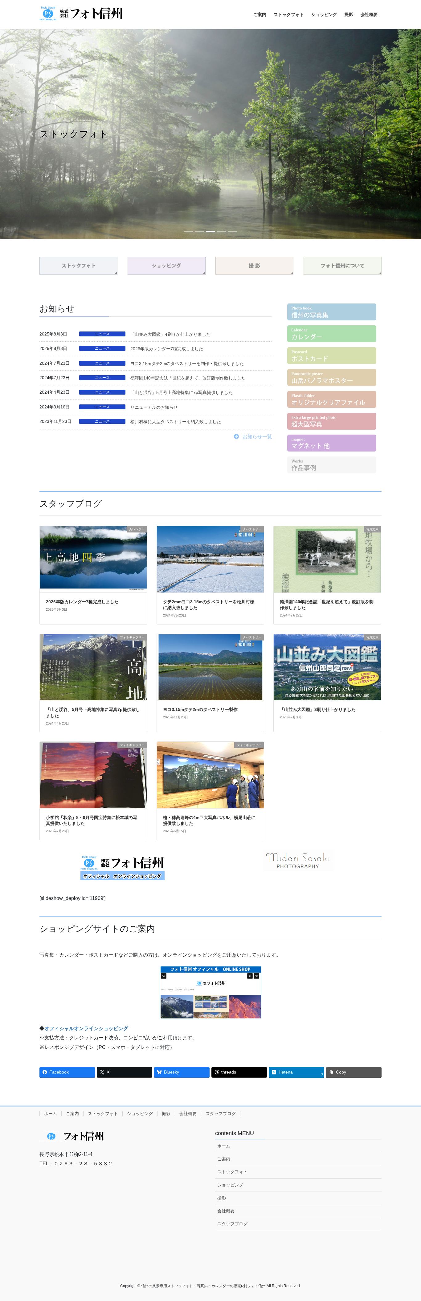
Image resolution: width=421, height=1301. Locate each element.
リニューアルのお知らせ (154, 407)
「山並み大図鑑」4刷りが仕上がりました (170, 334)
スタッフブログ (221, 1113)
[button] (31, 134)
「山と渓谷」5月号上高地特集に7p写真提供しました (181, 392)
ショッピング (140, 1113)
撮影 (166, 1113)
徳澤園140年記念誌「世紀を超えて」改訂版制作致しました (188, 377)
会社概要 (188, 1113)
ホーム (50, 1113)
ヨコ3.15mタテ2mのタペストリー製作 (200, 709)
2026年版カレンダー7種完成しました (166, 348)
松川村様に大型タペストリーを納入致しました (175, 421)
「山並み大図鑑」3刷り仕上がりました (318, 709)
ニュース (102, 334)
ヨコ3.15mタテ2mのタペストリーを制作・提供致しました (187, 363)
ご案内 (72, 1113)
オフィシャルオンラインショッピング (86, 1028)
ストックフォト (103, 1113)
